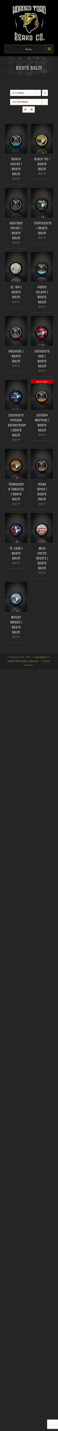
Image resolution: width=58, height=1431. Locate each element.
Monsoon (34, 661)
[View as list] (32, 109)
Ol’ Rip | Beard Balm (16, 292)
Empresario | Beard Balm (43, 228)
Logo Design (40, 657)
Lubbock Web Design (16, 661)
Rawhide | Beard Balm (16, 356)
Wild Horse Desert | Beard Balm (42, 558)
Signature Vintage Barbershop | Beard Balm (17, 425)
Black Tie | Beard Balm (42, 164)
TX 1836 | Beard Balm (16, 553)
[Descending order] (45, 93)
